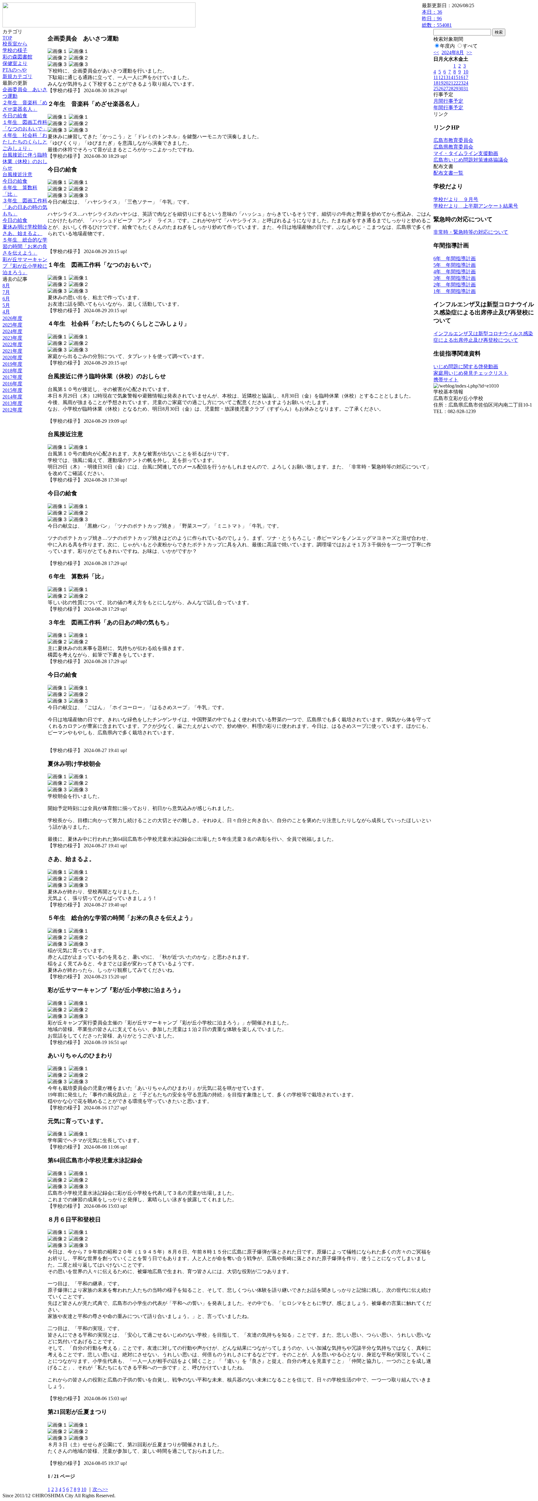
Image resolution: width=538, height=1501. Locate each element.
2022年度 (12, 344)
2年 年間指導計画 (454, 284)
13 (445, 77)
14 (450, 77)
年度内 (447, 46)
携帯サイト (445, 379)
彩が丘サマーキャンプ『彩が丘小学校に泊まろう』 (24, 266)
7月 (6, 292)
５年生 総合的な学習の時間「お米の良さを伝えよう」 (24, 246)
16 (460, 77)
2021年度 (12, 351)
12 (440, 77)
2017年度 (12, 377)
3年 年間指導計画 (454, 278)
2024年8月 (452, 52)
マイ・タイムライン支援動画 (465, 153)
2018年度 (12, 370)
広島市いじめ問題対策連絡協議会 (470, 159)
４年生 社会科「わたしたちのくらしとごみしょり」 (24, 142)
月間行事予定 (448, 101)
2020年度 (12, 357)
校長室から (14, 43)
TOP (7, 37)
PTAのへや (14, 70)
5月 (6, 305)
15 (455, 77)
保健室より (14, 63)
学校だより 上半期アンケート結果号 (475, 206)
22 (455, 83)
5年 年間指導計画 (454, 265)
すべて (470, 46)
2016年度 (12, 383)
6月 (6, 298)
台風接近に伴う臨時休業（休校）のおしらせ (24, 161)
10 (83, 1489)
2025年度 (12, 324)
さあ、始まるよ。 (22, 233)
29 (455, 88)
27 (445, 88)
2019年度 (12, 364)
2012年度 (12, 409)
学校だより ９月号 (455, 199)
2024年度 (12, 331)
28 (450, 88)
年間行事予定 (448, 107)
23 (460, 83)
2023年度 (12, 338)
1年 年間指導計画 (454, 291)
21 (450, 83)
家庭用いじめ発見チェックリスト (470, 373)
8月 (6, 285)
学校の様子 (14, 50)
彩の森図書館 (17, 56)
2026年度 (12, 318)
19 (440, 83)
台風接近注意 (17, 174)
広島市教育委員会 (453, 140)
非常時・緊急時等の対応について (470, 232)
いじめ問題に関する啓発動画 (465, 366)
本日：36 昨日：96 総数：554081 (437, 18)
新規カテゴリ (17, 76)
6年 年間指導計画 (454, 258)
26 (440, 88)
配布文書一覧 (448, 173)
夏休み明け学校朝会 (24, 226)
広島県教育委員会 (453, 146)
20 (445, 83)
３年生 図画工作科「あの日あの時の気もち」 (24, 207)
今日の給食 (14, 115)
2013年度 (12, 403)
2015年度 (12, 390)
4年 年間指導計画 (454, 271)
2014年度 (12, 396)
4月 (6, 311)
